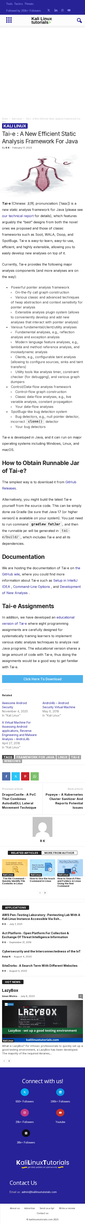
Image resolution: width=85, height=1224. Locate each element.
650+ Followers (25, 1101)
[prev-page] (40, 893)
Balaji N (6, 956)
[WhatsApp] (35, 776)
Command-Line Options (31, 587)
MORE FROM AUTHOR (59, 852)
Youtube (60, 1122)
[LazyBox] (42, 1021)
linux (62, 757)
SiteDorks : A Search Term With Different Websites (40, 965)
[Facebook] (6, 776)
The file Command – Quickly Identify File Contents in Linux (14, 881)
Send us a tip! (47, 1208)
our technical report (18, 216)
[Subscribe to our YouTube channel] (69, 10)
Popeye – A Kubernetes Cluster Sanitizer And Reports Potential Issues (64, 801)
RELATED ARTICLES (24, 852)
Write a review (67, 1208)
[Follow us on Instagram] (62, 10)
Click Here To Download (42, 679)
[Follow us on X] (48, 10)
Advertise (29, 1208)
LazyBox (10, 990)
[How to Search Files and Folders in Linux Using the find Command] (70, 867)
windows (12, 761)
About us (15, 1208)
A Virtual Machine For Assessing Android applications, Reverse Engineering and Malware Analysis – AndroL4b (19, 731)
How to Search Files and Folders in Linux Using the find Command (69, 882)
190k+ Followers (60, 1101)
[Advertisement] (42, 70)
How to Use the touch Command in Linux (42, 879)
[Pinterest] (25, 776)
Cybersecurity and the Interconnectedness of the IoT (41, 951)
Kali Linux (17, 119)
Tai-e (75, 757)
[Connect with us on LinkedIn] (55, 10)
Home (5, 119)
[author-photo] (42, 827)
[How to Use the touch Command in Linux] (42, 867)
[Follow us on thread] (26, 1133)
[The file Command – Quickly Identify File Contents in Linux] (15, 867)
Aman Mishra (9, 996)
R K (7, 147)
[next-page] (45, 893)
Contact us (42, 1213)
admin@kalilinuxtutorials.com (39, 1192)
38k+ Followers (26, 1142)
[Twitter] (16, 776)
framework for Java (35, 757)
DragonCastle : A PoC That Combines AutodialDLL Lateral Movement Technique (19, 801)
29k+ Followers (25, 1122)
